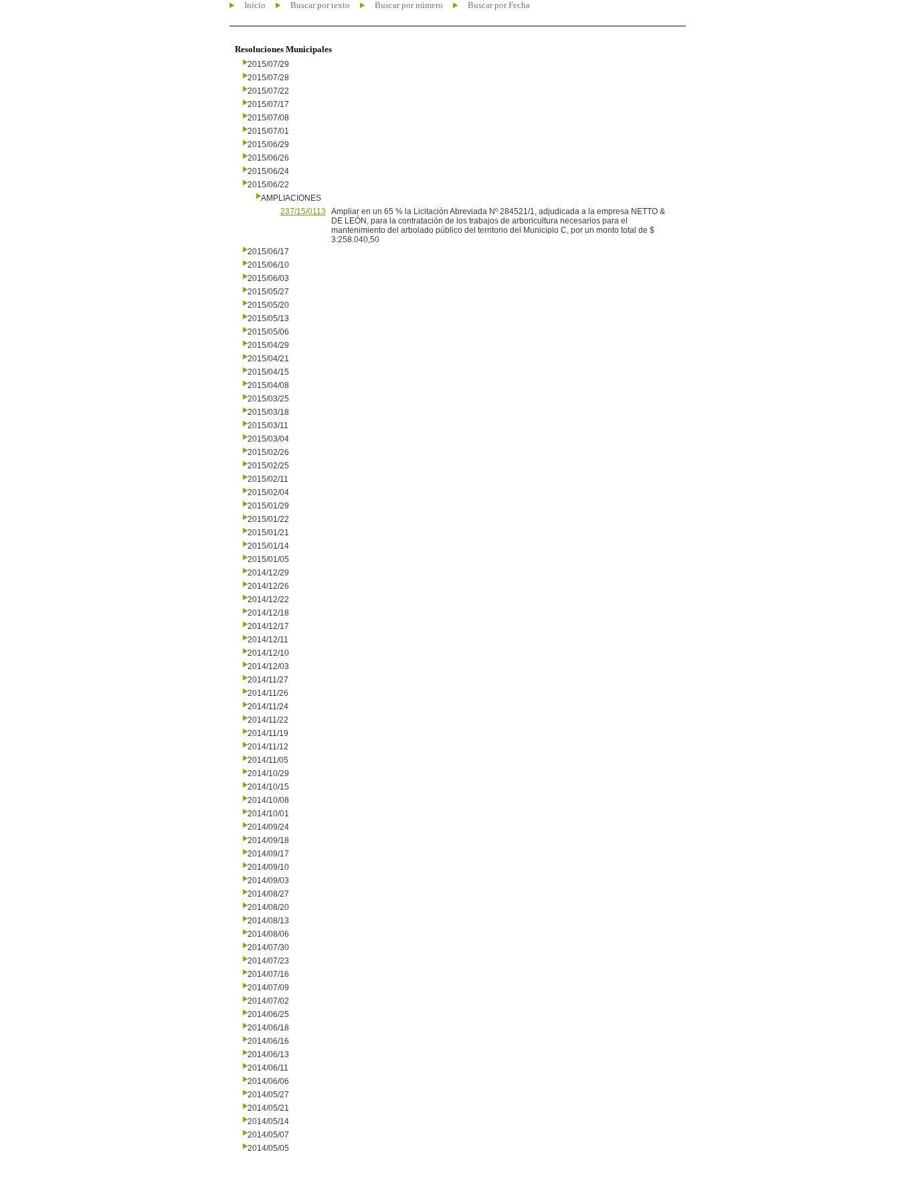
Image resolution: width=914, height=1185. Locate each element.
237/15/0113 (303, 211)
